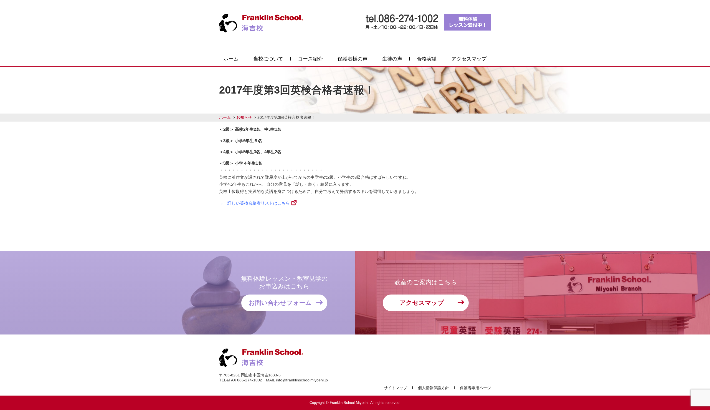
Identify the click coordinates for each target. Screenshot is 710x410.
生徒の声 (392, 59)
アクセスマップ (469, 59)
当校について (268, 59)
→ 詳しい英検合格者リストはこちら (254, 203)
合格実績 (427, 59)
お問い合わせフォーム (280, 302)
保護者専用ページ (475, 388)
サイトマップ (395, 388)
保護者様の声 (352, 59)
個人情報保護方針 (433, 388)
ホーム (231, 59)
